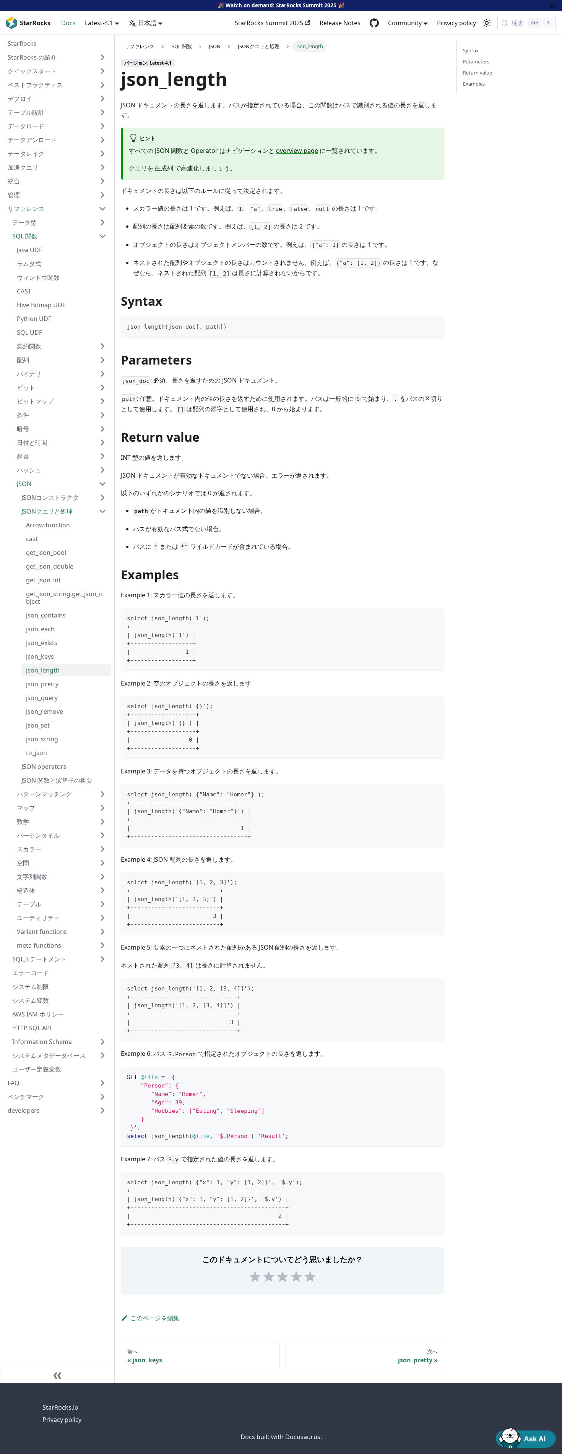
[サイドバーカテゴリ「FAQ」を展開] (102, 1083)
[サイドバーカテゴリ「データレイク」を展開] (102, 154)
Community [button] (405, 23)
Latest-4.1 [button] (99, 23)
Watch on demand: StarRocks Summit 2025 (281, 5)
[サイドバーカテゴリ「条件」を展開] (102, 415)
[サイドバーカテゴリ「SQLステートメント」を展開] (102, 959)
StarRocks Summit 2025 (269, 23)
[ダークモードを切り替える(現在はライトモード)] (487, 23)
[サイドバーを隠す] (57, 1375)
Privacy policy (456, 23)
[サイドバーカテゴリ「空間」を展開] (102, 863)
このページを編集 (154, 1318)
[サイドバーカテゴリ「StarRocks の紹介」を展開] (102, 57)
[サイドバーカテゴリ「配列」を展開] (102, 360)
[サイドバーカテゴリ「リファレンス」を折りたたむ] (102, 209)
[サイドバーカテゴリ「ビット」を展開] (102, 387)
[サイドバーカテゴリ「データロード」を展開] (102, 126)
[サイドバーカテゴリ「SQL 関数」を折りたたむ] (102, 236)
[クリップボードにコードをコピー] (435, 325)
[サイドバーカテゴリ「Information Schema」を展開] (102, 1042)
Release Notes (340, 23)
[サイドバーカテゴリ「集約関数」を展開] (102, 346)
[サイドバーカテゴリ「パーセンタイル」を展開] (102, 835)
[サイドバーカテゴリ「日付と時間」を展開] (102, 442)
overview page (297, 150)
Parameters (476, 61)
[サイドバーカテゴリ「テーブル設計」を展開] (102, 112)
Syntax (471, 50)
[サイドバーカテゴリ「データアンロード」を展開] (102, 140)
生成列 (164, 168)
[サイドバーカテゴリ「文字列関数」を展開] (102, 876)
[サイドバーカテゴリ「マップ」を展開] (102, 808)
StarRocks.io (60, 1407)
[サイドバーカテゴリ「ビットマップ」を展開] (102, 401)
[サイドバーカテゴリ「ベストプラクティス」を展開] (102, 85)
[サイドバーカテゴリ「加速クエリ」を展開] (102, 167)
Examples (474, 83)
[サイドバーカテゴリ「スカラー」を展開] (102, 849)
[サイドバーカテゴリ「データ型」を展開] (102, 222)
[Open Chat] (525, 1437)
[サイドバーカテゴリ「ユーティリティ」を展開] (102, 918)
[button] (61, 945)
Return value (477, 72)
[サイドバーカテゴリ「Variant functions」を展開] (102, 932)
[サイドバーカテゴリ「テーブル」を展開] (102, 904)
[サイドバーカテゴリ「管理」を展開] (102, 195)
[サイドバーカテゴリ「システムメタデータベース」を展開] (102, 1055)
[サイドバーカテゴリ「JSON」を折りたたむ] (102, 484)
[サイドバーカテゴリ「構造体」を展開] (102, 890)
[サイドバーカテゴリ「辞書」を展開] (102, 456)
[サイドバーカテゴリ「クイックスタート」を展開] (102, 71)
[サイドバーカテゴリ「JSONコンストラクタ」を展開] (102, 497)
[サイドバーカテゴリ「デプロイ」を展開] (102, 98)
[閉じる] (552, 5)
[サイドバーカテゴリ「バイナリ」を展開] (102, 374)
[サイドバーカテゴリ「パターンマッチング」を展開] (102, 794)
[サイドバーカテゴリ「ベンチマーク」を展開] (102, 1097)
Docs (68, 23)
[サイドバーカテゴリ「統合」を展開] (102, 181)
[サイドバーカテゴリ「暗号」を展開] (102, 429)
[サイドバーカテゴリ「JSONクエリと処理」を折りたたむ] (102, 511)
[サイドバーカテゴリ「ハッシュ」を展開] (102, 470)
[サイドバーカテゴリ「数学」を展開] (102, 821)
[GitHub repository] (374, 23)
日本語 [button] (147, 23)
